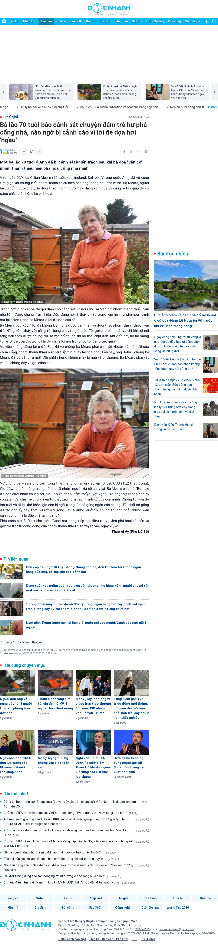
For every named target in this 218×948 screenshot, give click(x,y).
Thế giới (46, 21)
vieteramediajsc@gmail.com (176, 929)
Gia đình (105, 21)
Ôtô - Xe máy (155, 21)
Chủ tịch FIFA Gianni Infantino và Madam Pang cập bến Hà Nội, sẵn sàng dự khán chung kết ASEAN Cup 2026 (76, 843)
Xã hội (15, 21)
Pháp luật (29, 21)
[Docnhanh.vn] (25, 926)
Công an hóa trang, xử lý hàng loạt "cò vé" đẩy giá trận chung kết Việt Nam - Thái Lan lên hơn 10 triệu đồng (76, 804)
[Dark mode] (207, 21)
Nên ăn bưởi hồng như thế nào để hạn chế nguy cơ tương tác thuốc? (60, 852)
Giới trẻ (137, 21)
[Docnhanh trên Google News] (8, 151)
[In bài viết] (146, 152)
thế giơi (10, 642)
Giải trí (91, 21)
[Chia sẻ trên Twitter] (131, 151)
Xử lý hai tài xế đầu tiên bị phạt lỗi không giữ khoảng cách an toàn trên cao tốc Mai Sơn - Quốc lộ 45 (76, 832)
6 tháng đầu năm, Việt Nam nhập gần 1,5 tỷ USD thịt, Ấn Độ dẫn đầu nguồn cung (69, 882)
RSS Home (148, 939)
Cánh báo (23, 642)
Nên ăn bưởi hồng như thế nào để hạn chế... (168, 107)
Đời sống (174, 21)
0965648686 (142, 929)
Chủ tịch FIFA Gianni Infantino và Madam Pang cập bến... (87, 107)
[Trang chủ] (4, 21)
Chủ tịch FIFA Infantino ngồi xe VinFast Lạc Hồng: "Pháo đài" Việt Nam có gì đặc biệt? (70, 813)
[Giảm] (23, 151)
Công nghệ (192, 21)
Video (40, 898)
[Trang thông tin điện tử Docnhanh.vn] (109, 9)
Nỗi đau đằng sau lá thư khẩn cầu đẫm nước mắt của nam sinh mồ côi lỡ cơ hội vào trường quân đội (76, 867)
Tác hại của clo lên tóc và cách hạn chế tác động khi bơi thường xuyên (61, 859)
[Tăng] (39, 151)
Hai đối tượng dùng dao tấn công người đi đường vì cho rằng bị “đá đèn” (62, 876)
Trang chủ (13, 898)
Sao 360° (75, 21)
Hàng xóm (38, 642)
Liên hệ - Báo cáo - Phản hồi (108, 939)
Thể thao (121, 21)
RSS (134, 939)
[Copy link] (138, 152)
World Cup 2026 (178, 907)
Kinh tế (61, 21)
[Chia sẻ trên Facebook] (124, 151)
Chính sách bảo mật (72, 939)
